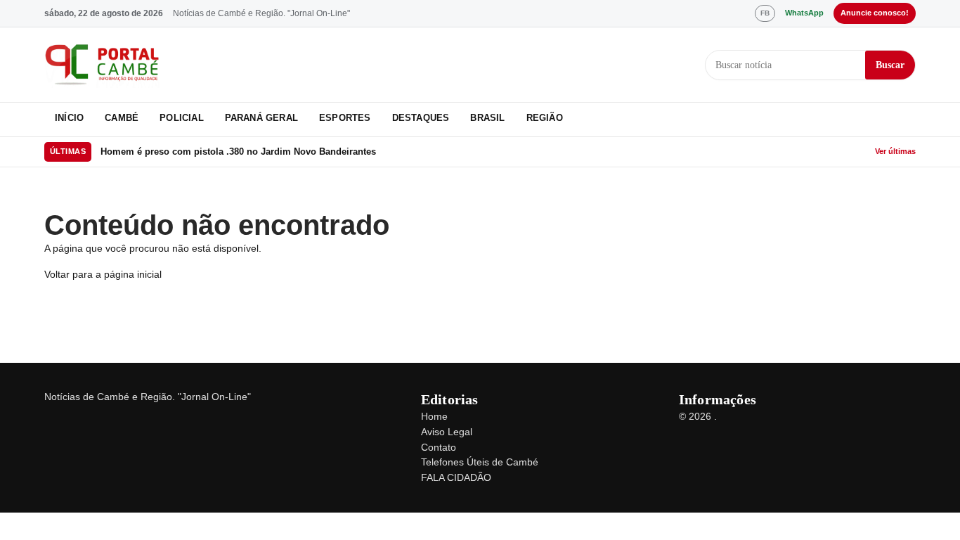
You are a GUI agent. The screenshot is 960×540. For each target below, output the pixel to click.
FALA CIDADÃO (456, 477)
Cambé (121, 117)
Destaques (421, 117)
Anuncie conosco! (875, 12)
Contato (438, 447)
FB (765, 13)
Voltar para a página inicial (103, 274)
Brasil (487, 117)
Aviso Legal (446, 431)
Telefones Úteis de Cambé (479, 462)
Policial (182, 117)
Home (434, 416)
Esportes (345, 117)
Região (544, 117)
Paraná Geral (261, 117)
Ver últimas (895, 151)
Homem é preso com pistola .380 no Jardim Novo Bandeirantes (238, 151)
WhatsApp (804, 12)
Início (69, 117)
